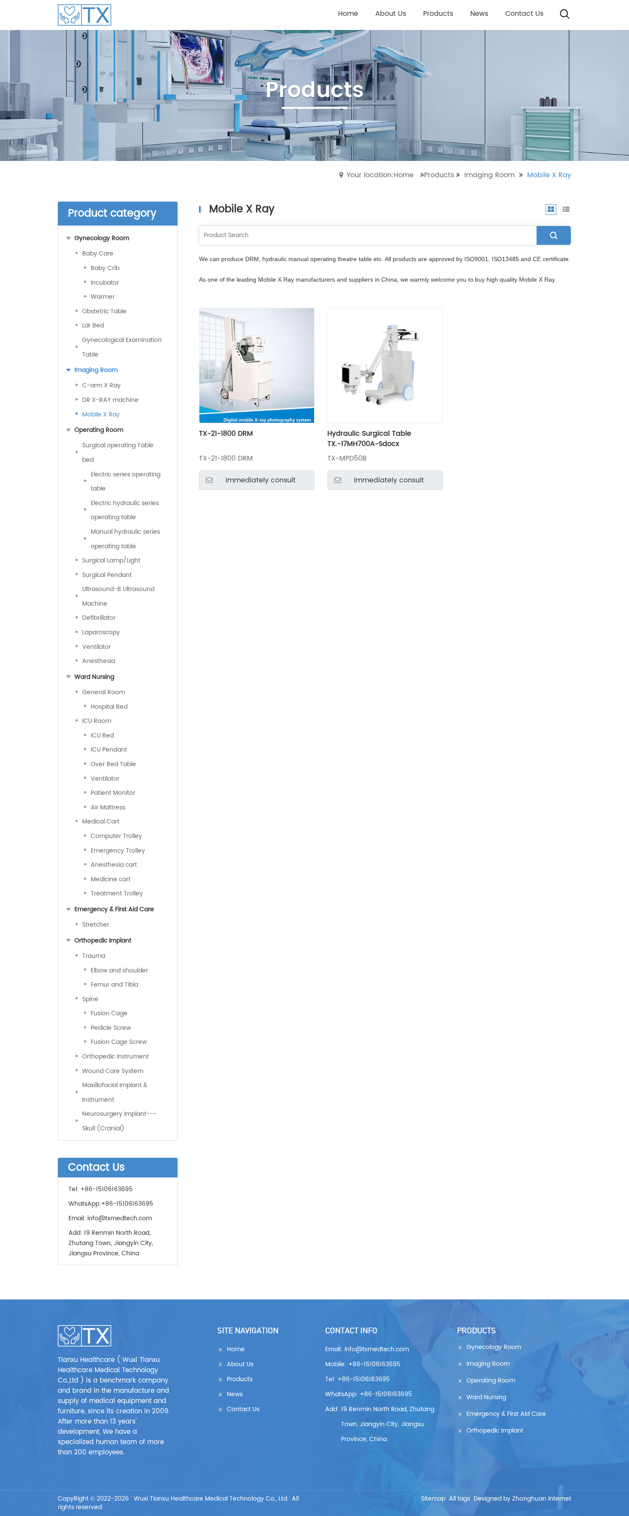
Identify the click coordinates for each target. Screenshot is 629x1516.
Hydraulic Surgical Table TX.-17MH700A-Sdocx (369, 438)
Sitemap (433, 1499)
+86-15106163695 (127, 1204)
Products (439, 175)
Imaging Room (489, 175)
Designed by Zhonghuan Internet (522, 1499)
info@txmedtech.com (119, 1218)
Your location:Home (380, 175)
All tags (459, 1499)
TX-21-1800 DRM (226, 433)
